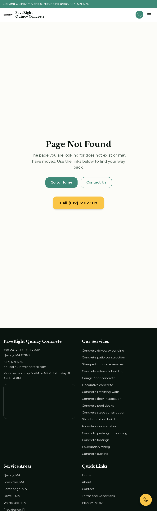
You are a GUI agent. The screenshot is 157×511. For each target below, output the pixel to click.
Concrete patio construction (103, 357)
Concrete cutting (95, 454)
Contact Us (96, 182)
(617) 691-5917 (13, 362)
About (87, 482)
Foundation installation (99, 426)
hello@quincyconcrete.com (24, 367)
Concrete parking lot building (104, 433)
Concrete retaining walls (100, 392)
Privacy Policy (92, 503)
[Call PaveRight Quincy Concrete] (139, 15)
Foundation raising (96, 447)
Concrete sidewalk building (103, 371)
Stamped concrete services (102, 364)
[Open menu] (149, 14)
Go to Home (61, 182)
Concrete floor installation (102, 399)
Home (86, 475)
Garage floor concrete (98, 378)
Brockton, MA (13, 482)
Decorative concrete (97, 385)
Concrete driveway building (103, 350)
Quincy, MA (11, 475)
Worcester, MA (14, 503)
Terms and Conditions (98, 496)
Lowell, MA (11, 496)
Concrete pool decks (98, 405)
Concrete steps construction (103, 412)
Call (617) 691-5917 (78, 203)
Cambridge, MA (15, 489)
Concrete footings (95, 440)
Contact (88, 489)
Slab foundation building (101, 419)
